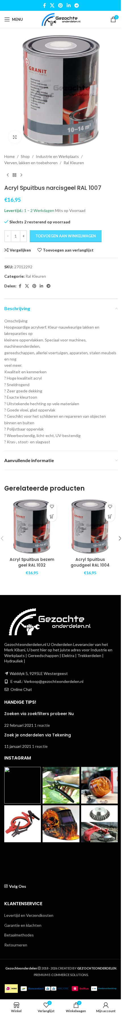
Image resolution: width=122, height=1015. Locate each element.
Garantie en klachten (22, 925)
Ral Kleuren (74, 162)
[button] (52, 517)
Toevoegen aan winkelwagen (65, 236)
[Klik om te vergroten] (15, 137)
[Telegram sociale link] (76, 5)
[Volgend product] (21, 175)
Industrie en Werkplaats (57, 156)
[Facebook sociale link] (44, 5)
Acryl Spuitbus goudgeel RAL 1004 (90, 562)
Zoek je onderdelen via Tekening (37, 735)
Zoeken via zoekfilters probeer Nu (39, 714)
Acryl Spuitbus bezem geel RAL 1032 (32, 562)
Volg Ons (17, 886)
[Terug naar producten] (14, 175)
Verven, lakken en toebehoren (31, 162)
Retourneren (15, 944)
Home (9, 156)
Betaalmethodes (19, 934)
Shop (25, 156)
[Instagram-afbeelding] (22, 785)
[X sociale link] (52, 5)
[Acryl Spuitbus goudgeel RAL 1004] (90, 526)
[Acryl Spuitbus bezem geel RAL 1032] (32, 526)
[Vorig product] (7, 175)
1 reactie (42, 725)
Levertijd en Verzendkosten (28, 915)
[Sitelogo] (61, 19)
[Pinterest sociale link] (60, 5)
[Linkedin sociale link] (68, 5)
